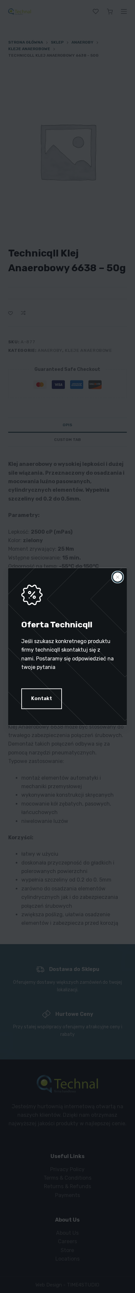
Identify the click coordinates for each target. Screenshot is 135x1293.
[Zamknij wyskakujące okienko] (117, 576)
